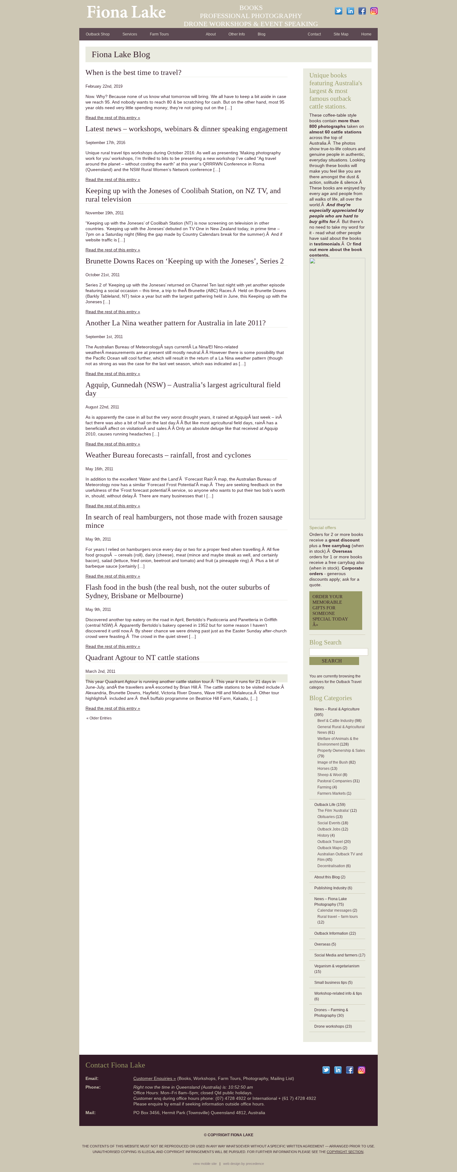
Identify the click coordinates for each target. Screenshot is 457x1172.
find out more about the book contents (335, 249)
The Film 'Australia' (333, 810)
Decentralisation (331, 866)
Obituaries (326, 817)
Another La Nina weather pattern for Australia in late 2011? (175, 323)
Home (366, 34)
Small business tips (330, 982)
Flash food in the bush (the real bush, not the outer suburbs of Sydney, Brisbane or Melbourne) (177, 591)
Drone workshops (329, 1026)
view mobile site (205, 1163)
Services (129, 34)
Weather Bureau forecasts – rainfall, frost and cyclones (168, 455)
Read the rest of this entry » (112, 117)
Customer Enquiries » (154, 1078)
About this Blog (327, 877)
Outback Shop (98, 34)
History (323, 835)
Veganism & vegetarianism (336, 966)
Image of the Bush (332, 762)
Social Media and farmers (336, 955)
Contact (314, 34)
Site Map (341, 34)
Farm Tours (159, 34)
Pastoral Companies (334, 781)
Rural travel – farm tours (337, 916)
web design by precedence (243, 1163)
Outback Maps (329, 848)
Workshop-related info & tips (338, 993)
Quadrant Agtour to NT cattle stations (142, 657)
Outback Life (324, 804)
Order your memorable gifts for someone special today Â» (330, 610)
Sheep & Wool (329, 775)
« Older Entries (99, 718)
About (211, 34)
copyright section (345, 1152)
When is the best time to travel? (133, 72)
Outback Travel (330, 841)
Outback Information (331, 933)
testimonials (327, 243)
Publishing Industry (330, 888)
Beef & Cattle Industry (335, 721)
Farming (324, 787)
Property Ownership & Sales (341, 750)
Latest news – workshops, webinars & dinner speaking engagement (186, 129)
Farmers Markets (331, 793)
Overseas (322, 944)
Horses (323, 768)
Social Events (328, 823)
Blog (261, 34)
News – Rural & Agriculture (337, 709)
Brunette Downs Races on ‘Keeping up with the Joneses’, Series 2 (184, 261)
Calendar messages (334, 910)
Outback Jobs (328, 829)
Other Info (236, 34)
